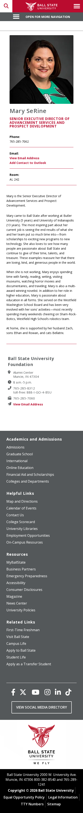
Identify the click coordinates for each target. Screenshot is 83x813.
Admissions (15, 447)
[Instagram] (47, 692)
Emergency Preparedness (26, 576)
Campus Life (16, 643)
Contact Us (15, 515)
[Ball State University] (41, 745)
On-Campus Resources (24, 542)
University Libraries (22, 528)
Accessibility (15, 582)
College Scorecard (20, 521)
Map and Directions (22, 501)
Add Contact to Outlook (28, 163)
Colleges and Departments (27, 481)
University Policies (20, 610)
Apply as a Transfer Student (28, 664)
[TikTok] (68, 692)
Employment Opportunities (28, 535)
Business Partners (21, 569)
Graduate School (19, 454)
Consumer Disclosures (24, 589)
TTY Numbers (32, 804)
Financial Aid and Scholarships (30, 474)
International (16, 461)
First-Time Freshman (23, 630)
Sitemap (54, 804)
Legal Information (63, 797)
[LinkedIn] (58, 692)
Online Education (19, 467)
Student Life (16, 657)
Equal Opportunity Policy (24, 797)
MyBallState (16, 562)
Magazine (14, 596)
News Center (16, 603)
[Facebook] (13, 692)
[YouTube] (35, 692)
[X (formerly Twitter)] (23, 692)
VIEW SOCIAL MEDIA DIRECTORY (41, 707)
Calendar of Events (21, 508)
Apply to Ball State (21, 650)
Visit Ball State (17, 636)
